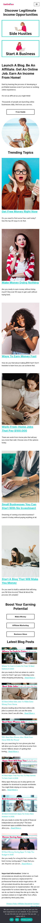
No (17, 920)
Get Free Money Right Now (19, 211)
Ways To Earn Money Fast (19, 356)
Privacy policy (27, 920)
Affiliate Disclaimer (25, 904)
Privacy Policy (12, 904)
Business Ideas (20, 634)
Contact (36, 904)
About (33, 906)
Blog (37, 906)
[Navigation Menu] (36, 4)
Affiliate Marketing (20, 625)
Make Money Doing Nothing (20, 282)
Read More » (30, 678)
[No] (38, 915)
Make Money (20, 617)
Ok (12, 920)
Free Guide (20, 112)
